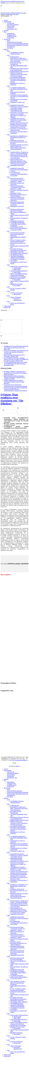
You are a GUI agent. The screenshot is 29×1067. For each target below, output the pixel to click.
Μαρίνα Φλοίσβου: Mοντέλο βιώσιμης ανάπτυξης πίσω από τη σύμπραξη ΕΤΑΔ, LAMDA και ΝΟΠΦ (14, 377)
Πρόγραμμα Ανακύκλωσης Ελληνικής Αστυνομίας (17, 210)
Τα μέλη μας (7, 39)
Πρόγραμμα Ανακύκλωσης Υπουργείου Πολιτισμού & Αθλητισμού (17, 199)
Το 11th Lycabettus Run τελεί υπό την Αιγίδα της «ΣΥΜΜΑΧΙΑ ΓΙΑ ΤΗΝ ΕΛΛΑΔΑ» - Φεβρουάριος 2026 (15, 364)
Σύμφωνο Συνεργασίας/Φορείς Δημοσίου (17, 43)
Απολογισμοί (10, 27)
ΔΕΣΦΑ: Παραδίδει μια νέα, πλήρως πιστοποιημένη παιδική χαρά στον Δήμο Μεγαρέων (14, 382)
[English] (17, 13)
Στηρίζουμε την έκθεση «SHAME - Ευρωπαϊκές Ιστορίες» (19, 107)
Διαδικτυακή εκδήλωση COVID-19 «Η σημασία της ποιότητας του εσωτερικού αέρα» (19, 156)
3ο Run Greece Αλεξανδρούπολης (19, 266)
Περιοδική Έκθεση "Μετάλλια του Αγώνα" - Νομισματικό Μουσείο (19, 152)
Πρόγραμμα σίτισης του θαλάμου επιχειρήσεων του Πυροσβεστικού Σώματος (19, 96)
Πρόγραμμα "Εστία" (15, 193)
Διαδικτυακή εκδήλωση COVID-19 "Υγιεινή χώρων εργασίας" (18, 163)
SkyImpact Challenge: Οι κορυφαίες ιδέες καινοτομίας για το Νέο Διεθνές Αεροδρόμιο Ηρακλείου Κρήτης (15, 373)
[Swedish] (15, 14)
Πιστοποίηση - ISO (12, 29)
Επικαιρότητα (10, 33)
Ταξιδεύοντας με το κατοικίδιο (18, 276)
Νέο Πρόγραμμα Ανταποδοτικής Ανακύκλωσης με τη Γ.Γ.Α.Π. (18, 126)
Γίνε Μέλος (10, 48)
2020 (8, 166)
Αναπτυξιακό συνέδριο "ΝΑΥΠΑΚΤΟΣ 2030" (16, 110)
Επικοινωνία (7, 307)
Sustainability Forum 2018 (17, 221)
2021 (8, 150)
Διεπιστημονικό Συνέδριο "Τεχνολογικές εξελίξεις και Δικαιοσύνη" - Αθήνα (17, 187)
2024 (8, 86)
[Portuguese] (8, 14)
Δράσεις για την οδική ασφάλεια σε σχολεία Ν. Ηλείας (18, 229)
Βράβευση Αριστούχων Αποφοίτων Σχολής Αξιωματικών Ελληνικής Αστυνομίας (18, 74)
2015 (8, 287)
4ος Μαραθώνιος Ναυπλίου (17, 259)
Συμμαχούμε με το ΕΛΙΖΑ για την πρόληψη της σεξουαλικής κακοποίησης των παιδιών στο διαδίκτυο (19, 115)
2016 (8, 265)
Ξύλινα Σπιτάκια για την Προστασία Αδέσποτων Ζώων (18, 160)
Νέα (5, 32)
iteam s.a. (17, 766)
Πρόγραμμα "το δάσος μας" (17, 102)
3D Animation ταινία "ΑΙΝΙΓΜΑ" (19, 253)
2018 (8, 207)
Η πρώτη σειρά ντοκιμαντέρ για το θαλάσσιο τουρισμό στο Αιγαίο (19, 123)
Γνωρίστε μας (10, 23)
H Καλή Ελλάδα (11, 35)
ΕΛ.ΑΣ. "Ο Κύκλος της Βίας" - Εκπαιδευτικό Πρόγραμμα (18, 240)
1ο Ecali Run (13, 260)
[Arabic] (7, 13)
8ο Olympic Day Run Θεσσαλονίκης (15, 63)
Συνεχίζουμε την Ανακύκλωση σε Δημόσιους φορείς (19, 129)
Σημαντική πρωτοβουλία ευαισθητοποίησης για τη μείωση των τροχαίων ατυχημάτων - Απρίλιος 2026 (16, 352)
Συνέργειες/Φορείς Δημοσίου (14, 42)
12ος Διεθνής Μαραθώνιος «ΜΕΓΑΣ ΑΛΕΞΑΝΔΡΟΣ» (17, 256)
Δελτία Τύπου (10, 37)
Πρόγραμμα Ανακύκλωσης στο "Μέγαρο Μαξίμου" (18, 195)
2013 (8, 295)
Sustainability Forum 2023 (17, 105)
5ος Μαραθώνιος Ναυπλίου (17, 222)
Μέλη (8, 40)
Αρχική (6, 20)
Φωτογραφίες (17, 279)
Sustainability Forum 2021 (17, 165)
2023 (8, 103)
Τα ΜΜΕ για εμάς (11, 36)
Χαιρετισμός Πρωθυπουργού (18, 299)
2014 (8, 291)
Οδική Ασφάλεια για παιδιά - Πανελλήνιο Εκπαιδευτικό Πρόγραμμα (17, 234)
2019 (8, 177)
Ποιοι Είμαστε (7, 21)
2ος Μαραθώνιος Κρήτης (16, 254)
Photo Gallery (17, 269)
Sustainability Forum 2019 (17, 206)
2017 (8, 231)
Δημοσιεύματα (17, 268)
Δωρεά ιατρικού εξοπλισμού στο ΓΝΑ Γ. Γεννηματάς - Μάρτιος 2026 (14, 355)
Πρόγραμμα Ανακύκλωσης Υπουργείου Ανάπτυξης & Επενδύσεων (17, 203)
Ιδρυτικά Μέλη (11, 26)
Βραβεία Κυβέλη (14, 56)
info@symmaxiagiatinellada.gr (20, 760)
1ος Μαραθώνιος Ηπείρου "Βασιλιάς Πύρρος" (17, 53)
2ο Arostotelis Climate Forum (17, 77)
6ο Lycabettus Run (15, 172)
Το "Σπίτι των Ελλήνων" (16, 292)
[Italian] (3, 14)
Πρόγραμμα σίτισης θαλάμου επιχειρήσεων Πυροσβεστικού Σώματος (18, 80)
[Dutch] (12, 13)
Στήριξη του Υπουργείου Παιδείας (19, 169)
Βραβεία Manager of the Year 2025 (19, 71)
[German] (23, 13)
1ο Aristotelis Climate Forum (17, 87)
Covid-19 (12, 171)
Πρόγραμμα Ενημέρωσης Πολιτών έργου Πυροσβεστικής (19, 69)
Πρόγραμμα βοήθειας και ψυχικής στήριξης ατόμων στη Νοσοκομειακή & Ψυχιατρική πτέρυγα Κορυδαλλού (19, 147)
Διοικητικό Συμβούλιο (13, 24)
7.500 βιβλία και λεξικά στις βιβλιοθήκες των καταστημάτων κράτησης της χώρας (18, 120)
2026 (8, 51)
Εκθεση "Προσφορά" (15, 297)
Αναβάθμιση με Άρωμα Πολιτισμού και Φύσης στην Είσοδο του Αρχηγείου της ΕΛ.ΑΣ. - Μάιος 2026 (16, 347)
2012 (8, 301)
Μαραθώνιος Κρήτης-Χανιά (17, 278)
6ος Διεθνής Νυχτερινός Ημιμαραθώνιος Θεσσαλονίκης (18, 249)
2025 (8, 55)
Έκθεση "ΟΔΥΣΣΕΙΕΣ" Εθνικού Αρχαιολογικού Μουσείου (18, 274)
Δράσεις (6, 49)
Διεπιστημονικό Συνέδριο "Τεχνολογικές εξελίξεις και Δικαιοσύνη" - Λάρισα (17, 180)
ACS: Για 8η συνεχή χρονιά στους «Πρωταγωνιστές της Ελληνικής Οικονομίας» (15, 385)
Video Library (7, 306)
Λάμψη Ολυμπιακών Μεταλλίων (18, 270)
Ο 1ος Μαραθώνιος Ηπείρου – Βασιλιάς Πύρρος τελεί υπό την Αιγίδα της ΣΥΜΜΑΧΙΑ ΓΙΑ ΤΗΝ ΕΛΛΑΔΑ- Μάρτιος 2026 (16, 359)
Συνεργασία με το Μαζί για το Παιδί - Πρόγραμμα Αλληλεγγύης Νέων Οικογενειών (19, 60)
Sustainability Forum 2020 (17, 168)
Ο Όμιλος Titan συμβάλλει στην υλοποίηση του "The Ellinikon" (12, 399)
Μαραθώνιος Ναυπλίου (16, 284)
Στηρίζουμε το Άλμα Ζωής (17, 140)
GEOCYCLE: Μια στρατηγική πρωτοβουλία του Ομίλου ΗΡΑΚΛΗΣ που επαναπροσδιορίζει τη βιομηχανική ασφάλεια (15, 389)
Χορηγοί (6, 30)
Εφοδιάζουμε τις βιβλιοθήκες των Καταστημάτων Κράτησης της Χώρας (19, 137)
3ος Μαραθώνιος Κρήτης (16, 227)
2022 (8, 134)
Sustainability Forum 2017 (17, 251)
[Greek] (3, 13)
